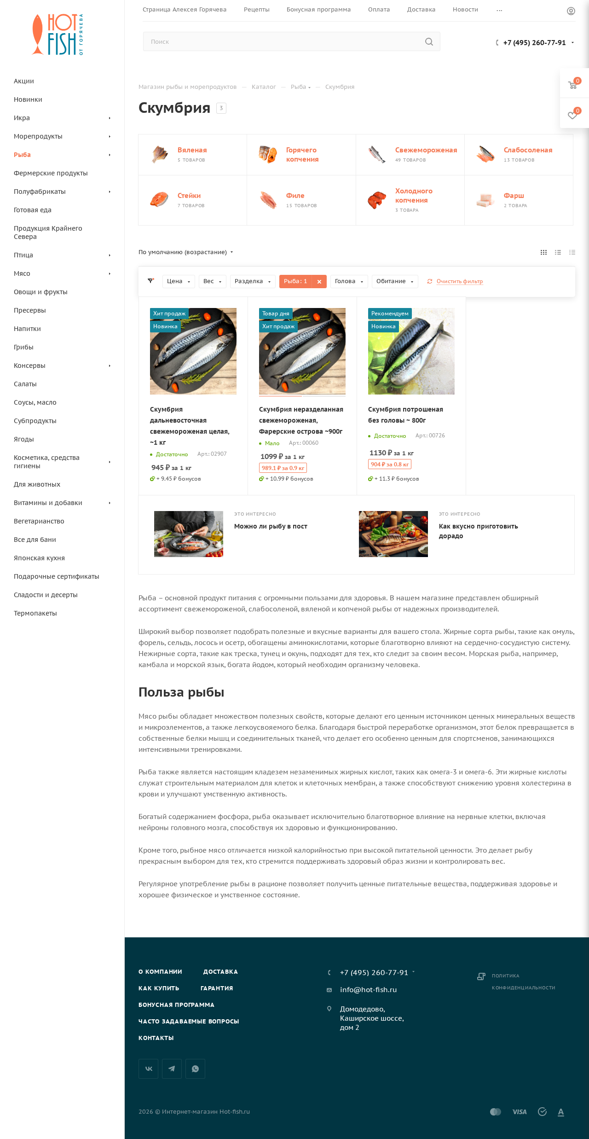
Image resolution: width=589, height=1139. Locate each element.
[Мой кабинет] (571, 12)
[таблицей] (572, 252)
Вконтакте (148, 1069)
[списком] (558, 252)
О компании (160, 972)
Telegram (172, 1069)
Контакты (156, 1038)
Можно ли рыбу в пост (270, 526)
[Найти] (429, 41)
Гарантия (217, 988)
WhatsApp (195, 1069)
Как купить (159, 988)
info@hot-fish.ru (368, 989)
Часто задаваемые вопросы (189, 1021)
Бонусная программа (176, 1005)
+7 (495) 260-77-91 (534, 42)
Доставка (220, 972)
